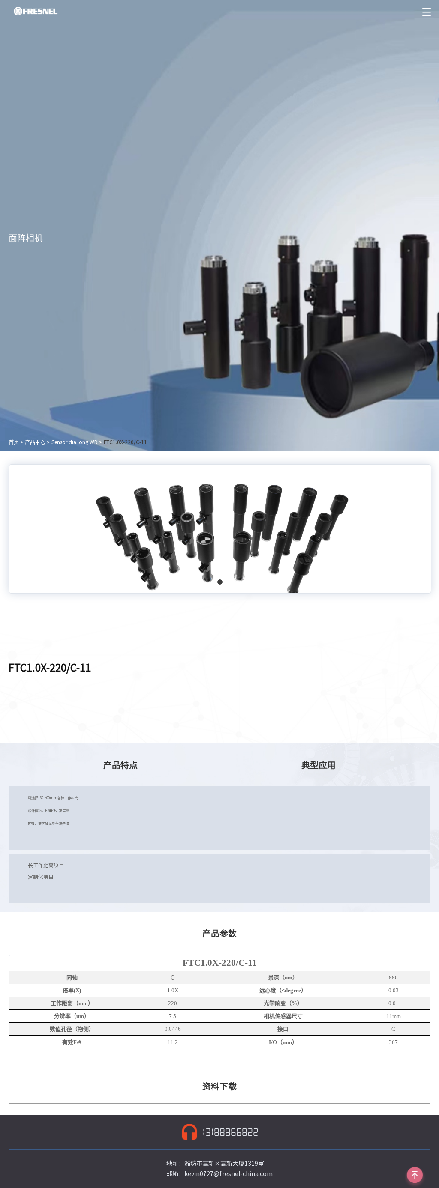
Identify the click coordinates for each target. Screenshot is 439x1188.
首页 (14, 442)
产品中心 (35, 442)
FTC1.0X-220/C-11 (125, 442)
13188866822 (230, 1132)
